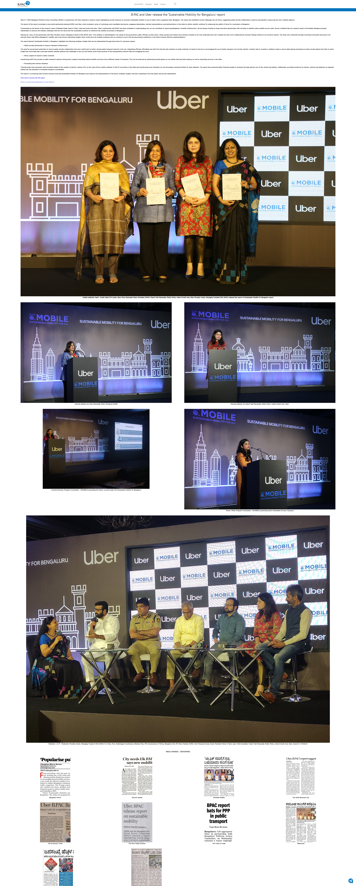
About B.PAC (138, 4)
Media (156, 4)
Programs (148, 4)
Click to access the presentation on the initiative (37, 82)
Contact (163, 4)
